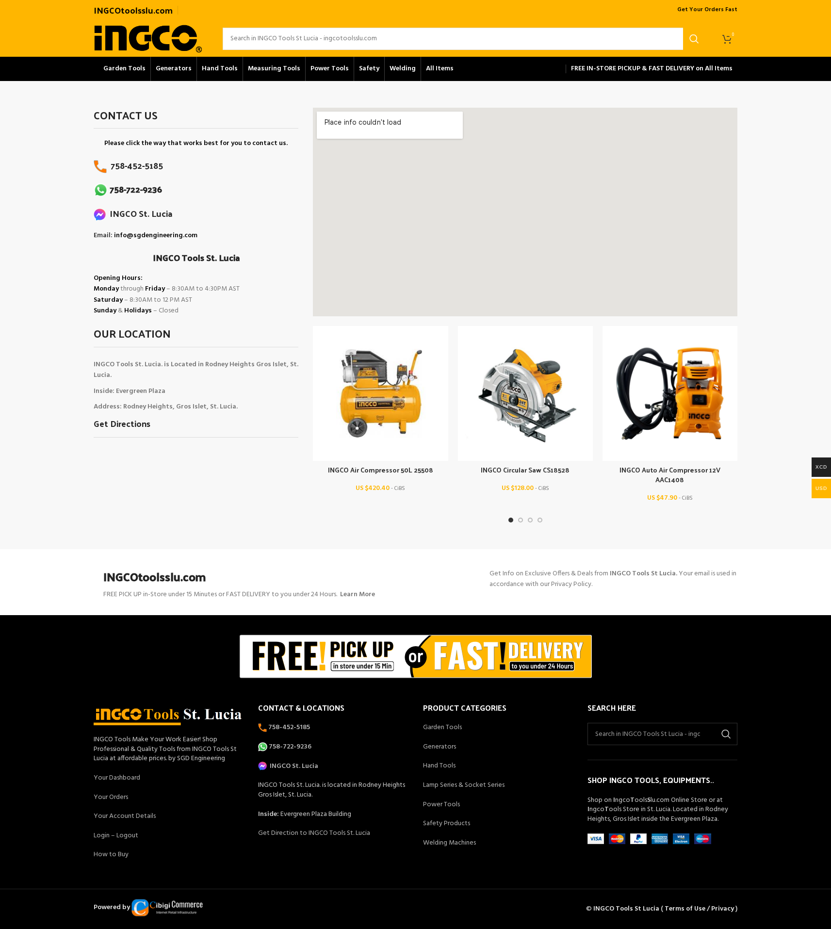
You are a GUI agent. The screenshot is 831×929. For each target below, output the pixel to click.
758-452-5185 (135, 165)
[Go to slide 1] (510, 520)
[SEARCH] (694, 39)
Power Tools (441, 804)
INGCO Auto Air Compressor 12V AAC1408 (669, 475)
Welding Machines (449, 842)
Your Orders (111, 797)
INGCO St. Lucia (139, 213)
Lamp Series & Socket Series (464, 785)
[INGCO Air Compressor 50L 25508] (380, 393)
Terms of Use (685, 908)
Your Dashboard (117, 777)
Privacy (722, 908)
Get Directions (122, 423)
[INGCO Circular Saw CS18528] (525, 393)
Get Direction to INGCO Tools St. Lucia (314, 833)
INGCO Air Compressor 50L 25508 (380, 470)
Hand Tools (439, 765)
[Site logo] (148, 38)
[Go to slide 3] (530, 520)
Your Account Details (125, 816)
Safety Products (446, 823)
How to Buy (111, 854)
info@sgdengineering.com (155, 235)
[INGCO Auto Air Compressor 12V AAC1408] (670, 393)
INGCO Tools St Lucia (626, 908)
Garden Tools (442, 727)
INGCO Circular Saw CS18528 (525, 470)
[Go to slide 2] (520, 520)
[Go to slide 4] (540, 520)
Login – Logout (116, 835)
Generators (439, 746)
